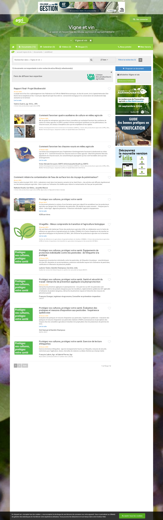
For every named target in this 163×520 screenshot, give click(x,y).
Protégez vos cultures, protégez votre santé (60, 199)
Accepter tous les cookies (132, 516)
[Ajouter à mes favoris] (109, 88)
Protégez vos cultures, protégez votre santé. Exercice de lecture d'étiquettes (70, 342)
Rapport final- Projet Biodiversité (30, 88)
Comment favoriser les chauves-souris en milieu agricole (66, 146)
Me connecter (142, 19)
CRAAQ (112, 514)
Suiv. (25, 366)
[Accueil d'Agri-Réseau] (21, 21)
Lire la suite (17, 100)
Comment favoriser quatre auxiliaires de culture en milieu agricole (71, 115)
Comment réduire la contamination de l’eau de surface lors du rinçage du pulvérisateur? (56, 177)
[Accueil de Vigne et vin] (13, 47)
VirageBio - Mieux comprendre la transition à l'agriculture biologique (72, 224)
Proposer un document (135, 69)
